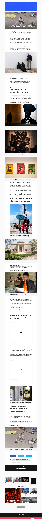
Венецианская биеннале (24, 459)
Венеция (27, 459)
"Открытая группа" (13, 459)
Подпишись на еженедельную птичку (21, 466)
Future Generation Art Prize (18, 459)
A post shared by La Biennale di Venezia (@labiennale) (17, 343)
